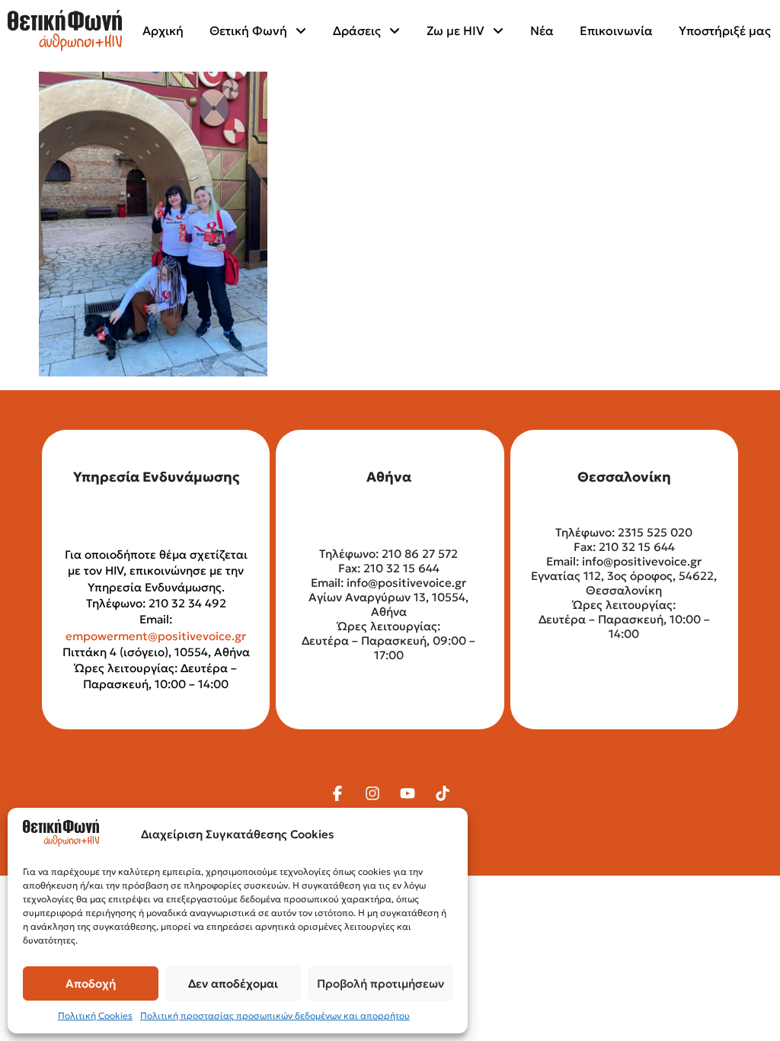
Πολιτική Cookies (95, 1015)
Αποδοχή (91, 983)
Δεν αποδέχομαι (233, 983)
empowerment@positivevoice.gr (156, 636)
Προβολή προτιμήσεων (380, 983)
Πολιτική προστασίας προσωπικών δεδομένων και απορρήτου (275, 1015)
